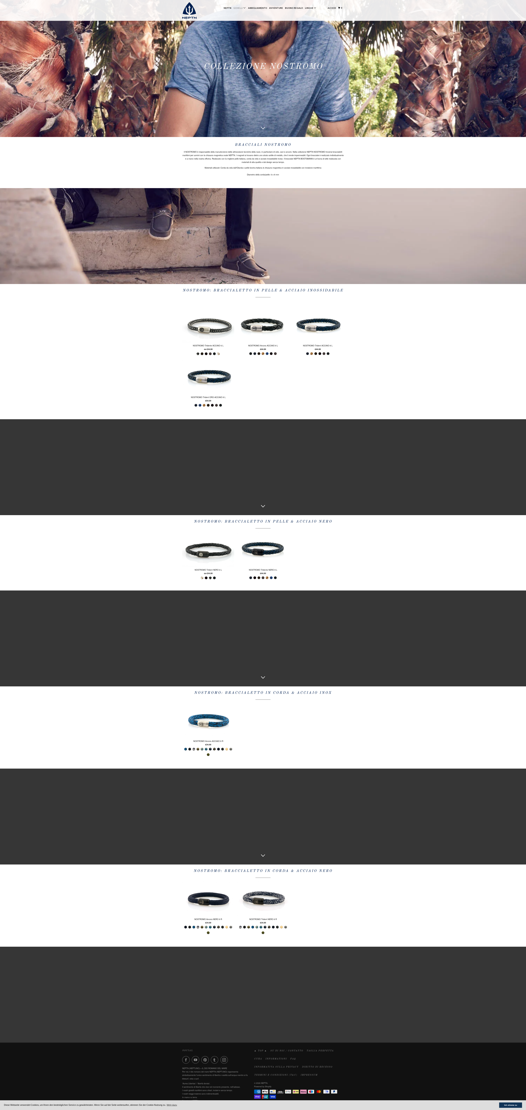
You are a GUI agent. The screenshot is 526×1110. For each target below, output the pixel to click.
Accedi (332, 8)
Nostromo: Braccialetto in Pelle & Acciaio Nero (263, 521)
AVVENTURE (276, 8)
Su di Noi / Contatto (286, 1051)
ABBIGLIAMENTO (257, 8)
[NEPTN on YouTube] (196, 1060)
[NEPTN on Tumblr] (215, 1060)
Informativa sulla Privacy (276, 1067)
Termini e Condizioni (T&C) (275, 1075)
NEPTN (227, 8)
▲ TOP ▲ (260, 1051)
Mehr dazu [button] (172, 1105)
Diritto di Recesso (317, 1067)
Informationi (276, 1059)
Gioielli (238, 8)
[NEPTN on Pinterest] (205, 1060)
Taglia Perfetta (320, 1051)
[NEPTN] (196, 10)
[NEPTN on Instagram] (224, 1060)
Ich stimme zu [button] (510, 1105)
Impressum (309, 1075)
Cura (258, 1059)
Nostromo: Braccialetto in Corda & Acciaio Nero (263, 871)
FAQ (293, 1059)
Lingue (309, 8)
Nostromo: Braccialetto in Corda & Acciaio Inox (263, 693)
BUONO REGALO (294, 8)
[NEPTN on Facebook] (186, 1060)
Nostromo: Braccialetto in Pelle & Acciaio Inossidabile (263, 290)
